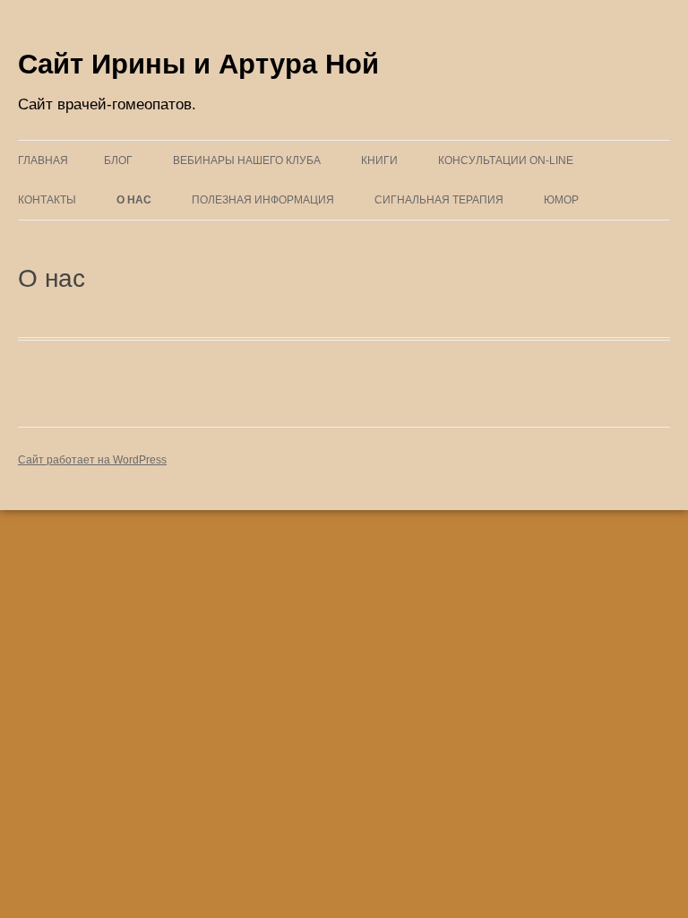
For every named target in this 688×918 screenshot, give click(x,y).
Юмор (561, 200)
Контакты (47, 200)
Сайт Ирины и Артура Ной (198, 64)
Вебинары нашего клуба (247, 160)
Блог (118, 160)
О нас (133, 200)
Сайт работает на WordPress (92, 460)
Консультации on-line (505, 160)
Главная (43, 160)
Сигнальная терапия (438, 200)
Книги (379, 160)
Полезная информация (263, 200)
